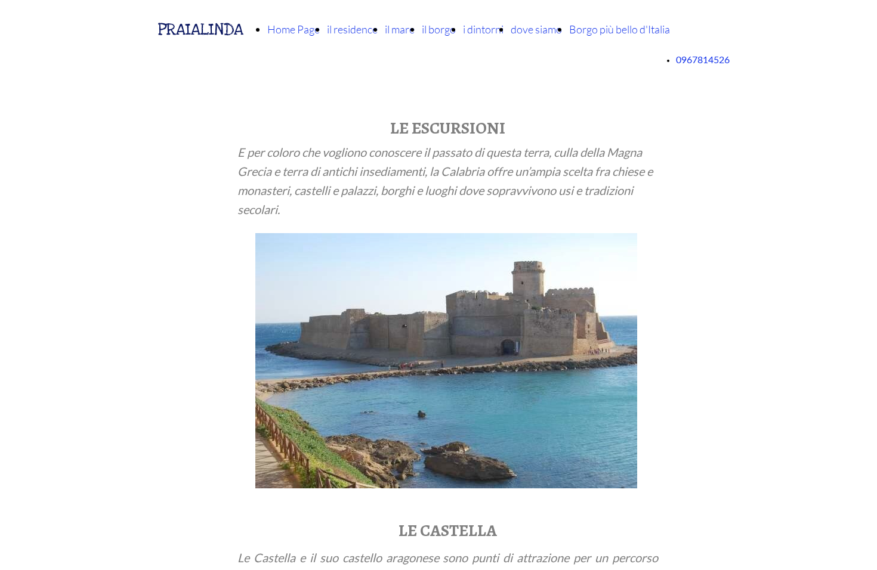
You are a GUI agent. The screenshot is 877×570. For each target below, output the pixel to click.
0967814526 (703, 60)
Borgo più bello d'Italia (619, 29)
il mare (400, 29)
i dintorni (483, 29)
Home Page (293, 29)
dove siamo (536, 29)
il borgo (439, 29)
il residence (352, 29)
